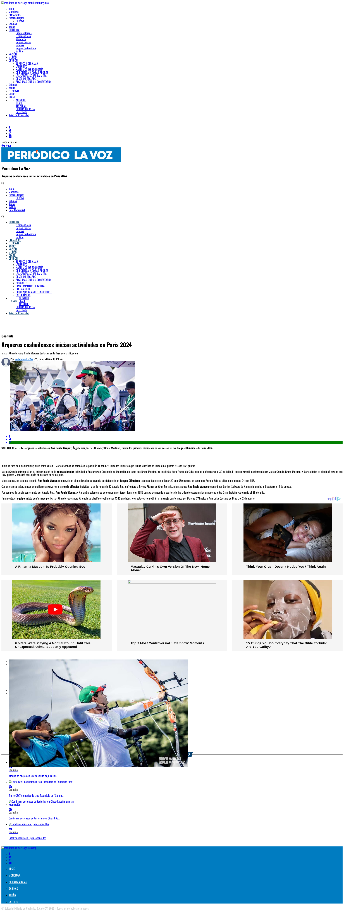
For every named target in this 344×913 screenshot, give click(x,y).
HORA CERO (15, 14)
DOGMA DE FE (23, 289)
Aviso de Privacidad (19, 115)
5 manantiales (23, 36)
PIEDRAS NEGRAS (18, 882)
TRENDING (21, 106)
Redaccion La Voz (24, 359)
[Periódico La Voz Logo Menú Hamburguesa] (25, 2)
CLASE (12, 97)
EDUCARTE (21, 282)
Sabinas (13, 24)
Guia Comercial (17, 210)
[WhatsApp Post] (176, 442)
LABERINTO (21, 66)
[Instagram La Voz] (10, 133)
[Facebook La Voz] (9, 127)
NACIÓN (13, 54)
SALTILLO (13, 902)
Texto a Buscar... (10, 142)
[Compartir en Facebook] (176, 436)
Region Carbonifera (26, 48)
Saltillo (19, 51)
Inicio (12, 8)
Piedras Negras (16, 18)
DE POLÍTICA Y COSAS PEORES (32, 72)
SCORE (12, 94)
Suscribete (21, 112)
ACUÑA (12, 895)
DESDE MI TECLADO (26, 78)
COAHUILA (14, 30)
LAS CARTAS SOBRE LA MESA (31, 75)
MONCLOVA (14, 875)
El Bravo (20, 21)
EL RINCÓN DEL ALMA (27, 63)
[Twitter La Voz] (10, 130)
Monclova (14, 11)
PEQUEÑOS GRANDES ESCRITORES (34, 292)
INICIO (12, 868)
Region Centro (23, 42)
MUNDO (13, 57)
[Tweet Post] (176, 439)
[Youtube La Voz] (10, 136)
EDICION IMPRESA (25, 109)
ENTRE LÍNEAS (23, 295)
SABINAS (13, 888)
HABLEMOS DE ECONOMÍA (29, 69)
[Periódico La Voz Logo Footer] (18, 847)
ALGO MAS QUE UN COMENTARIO (33, 81)
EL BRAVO (14, 90)
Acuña (12, 27)
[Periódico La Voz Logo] (61, 161)
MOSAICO (21, 100)
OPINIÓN (13, 60)
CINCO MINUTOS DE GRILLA (30, 286)
